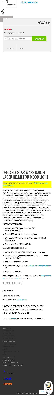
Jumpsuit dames (8, 335)
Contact (5, 349)
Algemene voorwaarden (11, 352)
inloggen (13, 318)
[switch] (48, 392)
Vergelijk (10, 48)
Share (22, 48)
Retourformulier (8, 347)
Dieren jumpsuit (8, 330)
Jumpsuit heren (8, 333)
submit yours (21, 300)
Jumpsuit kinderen (9, 338)
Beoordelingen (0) (11, 283)
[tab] (13, 283)
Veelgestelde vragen (10, 344)
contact (19, 278)
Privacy (5, 354)
